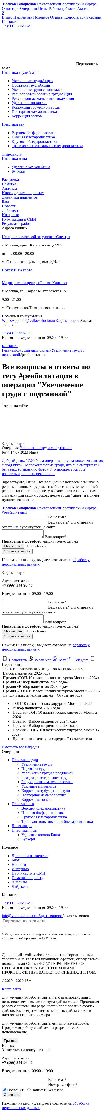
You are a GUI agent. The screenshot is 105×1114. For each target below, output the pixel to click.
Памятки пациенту (27, 878)
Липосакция (22, 826)
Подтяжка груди (35, 769)
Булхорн (28, 839)
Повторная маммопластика (44, 795)
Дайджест (10, 210)
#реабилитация (14, 512)
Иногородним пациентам (23, 193)
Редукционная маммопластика (47, 782)
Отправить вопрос (17, 551)
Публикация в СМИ (28, 873)
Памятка (9, 184)
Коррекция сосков (36, 799)
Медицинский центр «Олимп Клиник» (34, 283)
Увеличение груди (36, 764)
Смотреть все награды (20, 747)
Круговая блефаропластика (44, 817)
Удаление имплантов (38, 786)
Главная (8, 350)
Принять (10, 1041)
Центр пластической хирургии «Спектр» (36, 237)
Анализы (9, 188)
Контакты (10, 346)
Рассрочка (10, 180)
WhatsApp (11, 320)
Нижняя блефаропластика (43, 813)
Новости (9, 206)
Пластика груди (25, 760)
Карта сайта (12, 989)
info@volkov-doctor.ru (38, 320)
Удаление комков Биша (40, 835)
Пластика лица (24, 830)
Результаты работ (16, 224)
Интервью (10, 215)
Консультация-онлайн (33, 350)
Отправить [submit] (12, 1095)
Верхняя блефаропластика (43, 808)
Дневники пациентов (20, 197)
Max (62, 660)
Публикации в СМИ (19, 219)
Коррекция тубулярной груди (45, 791)
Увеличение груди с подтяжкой (46, 448)
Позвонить (18, 660)
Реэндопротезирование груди (46, 777)
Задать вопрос (68, 320)
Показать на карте (17, 270)
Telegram (81, 660)
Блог (6, 202)
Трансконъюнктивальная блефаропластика (57, 821)
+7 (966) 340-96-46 (17, 333)
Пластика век (23, 804)
